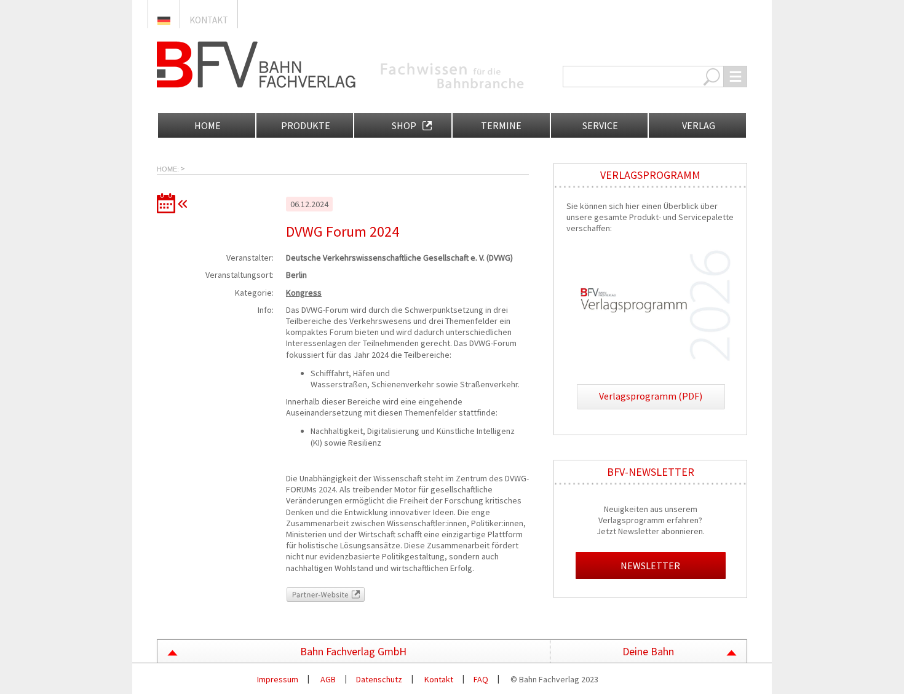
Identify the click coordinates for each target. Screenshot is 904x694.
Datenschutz (379, 679)
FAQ (481, 679)
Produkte (304, 125)
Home (206, 125)
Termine (501, 125)
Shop (403, 125)
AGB (327, 679)
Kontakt (208, 20)
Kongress (304, 292)
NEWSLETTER (650, 565)
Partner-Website (316, 592)
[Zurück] (175, 203)
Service (599, 125)
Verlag (697, 125)
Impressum (276, 679)
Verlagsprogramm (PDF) (650, 396)
